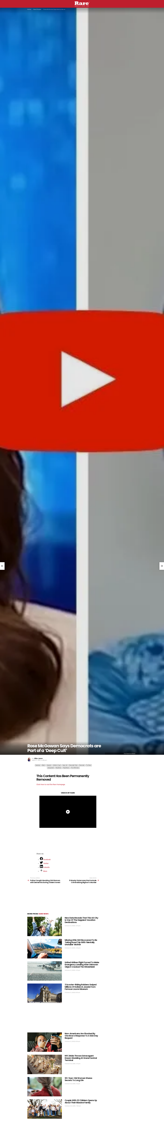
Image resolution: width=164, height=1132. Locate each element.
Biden (43, 765)
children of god (57, 765)
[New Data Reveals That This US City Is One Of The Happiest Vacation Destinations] (44, 926)
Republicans (66, 767)
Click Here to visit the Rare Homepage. (50, 784)
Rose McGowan (75, 767)
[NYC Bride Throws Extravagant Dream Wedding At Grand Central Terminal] (44, 1064)
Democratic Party (73, 765)
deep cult (65, 765)
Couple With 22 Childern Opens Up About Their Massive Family (81, 1101)
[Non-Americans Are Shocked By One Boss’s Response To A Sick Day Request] (44, 1042)
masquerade (51, 767)
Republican (58, 767)
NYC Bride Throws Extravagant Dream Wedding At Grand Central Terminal (81, 1058)
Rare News (43, 914)
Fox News (88, 765)
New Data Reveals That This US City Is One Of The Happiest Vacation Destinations (81, 920)
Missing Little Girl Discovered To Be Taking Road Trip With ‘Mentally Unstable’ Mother (81, 942)
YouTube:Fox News (129, 753)
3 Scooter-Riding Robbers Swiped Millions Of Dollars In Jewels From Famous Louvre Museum (81, 986)
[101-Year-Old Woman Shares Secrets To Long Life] (44, 1086)
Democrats (81, 765)
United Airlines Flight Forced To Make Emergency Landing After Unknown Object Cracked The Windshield (82, 964)
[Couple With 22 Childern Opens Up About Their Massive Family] (44, 1109)
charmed (49, 765)
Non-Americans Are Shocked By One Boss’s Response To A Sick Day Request (81, 1035)
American (38, 765)
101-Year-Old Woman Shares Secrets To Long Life (78, 1079)
